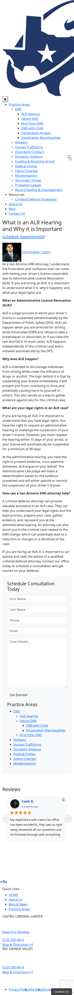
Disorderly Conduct (29, 152)
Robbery (21, 142)
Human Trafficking (29, 147)
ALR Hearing (30, 114)
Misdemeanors (26, 175)
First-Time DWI (32, 123)
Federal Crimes (26, 166)
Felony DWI (29, 119)
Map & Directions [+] (17, 944)
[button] (69, 157)
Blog (12, 209)
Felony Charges (26, 171)
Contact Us (17, 213)
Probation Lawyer (28, 185)
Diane (26, 801)
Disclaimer (50, 989)
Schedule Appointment (23, 236)
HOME (13, 895)
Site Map (35, 989)
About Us (15, 204)
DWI (18, 109)
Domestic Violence (29, 156)
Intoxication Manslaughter (41, 138)
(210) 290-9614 (13, 940)
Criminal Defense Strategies (36, 199)
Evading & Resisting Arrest (34, 161)
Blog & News (18, 904)
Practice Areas (19, 104)
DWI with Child (32, 128)
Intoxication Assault (36, 133)
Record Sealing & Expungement (38, 190)
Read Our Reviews (15, 932)
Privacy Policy (19, 989)
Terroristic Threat (28, 180)
